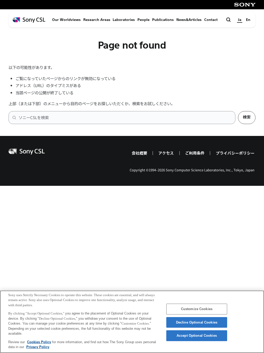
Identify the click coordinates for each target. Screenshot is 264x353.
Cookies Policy (39, 342)
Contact (211, 19)
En (248, 19)
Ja (239, 19)
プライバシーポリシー (235, 153)
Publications (163, 19)
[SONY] (244, 4)
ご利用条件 (194, 153)
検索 (247, 117)
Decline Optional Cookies (196, 322)
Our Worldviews (66, 19)
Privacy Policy (37, 347)
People (143, 19)
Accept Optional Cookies (197, 335)
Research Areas (96, 19)
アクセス (166, 153)
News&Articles (189, 19)
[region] (132, 321)
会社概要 (139, 153)
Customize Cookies (196, 309)
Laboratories (124, 19)
